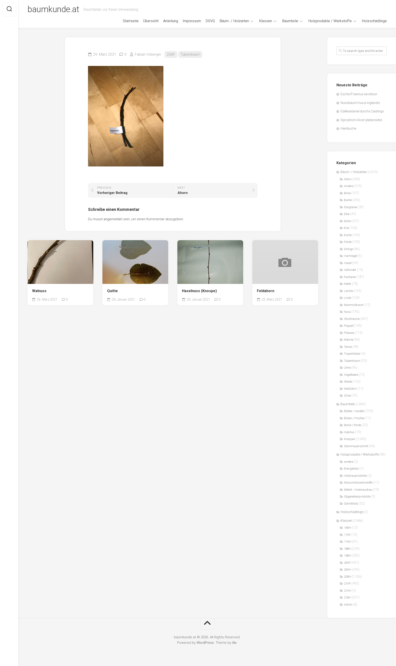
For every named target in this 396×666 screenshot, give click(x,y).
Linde (347, 297)
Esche (348, 235)
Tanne (348, 346)
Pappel (348, 325)
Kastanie (350, 277)
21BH (347, 597)
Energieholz (351, 468)
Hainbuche (348, 128)
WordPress (205, 643)
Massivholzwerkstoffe (358, 482)
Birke (347, 193)
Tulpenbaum (190, 54)
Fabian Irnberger (148, 54)
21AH (347, 590)
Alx (234, 643)
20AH (347, 569)
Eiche (347, 221)
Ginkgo (348, 249)
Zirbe (347, 395)
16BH (347, 527)
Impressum (192, 21)
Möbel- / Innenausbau (358, 489)
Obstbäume (352, 319)
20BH (347, 576)
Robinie (348, 339)
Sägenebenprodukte (357, 496)
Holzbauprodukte (355, 475)
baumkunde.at (53, 9)
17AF (347, 534)
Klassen (265, 21)
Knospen (349, 439)
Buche (348, 200)
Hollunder (350, 270)
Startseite (131, 21)
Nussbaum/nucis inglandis (360, 103)
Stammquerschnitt (356, 446)
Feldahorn (265, 291)
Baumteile (290, 21)
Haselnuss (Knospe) (199, 291)
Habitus (349, 432)
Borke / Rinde (352, 425)
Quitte (112, 291)
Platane (349, 332)
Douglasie (350, 207)
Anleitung (170, 21)
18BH (347, 548)
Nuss (347, 311)
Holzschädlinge (374, 21)
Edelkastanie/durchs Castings (362, 111)
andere (348, 461)
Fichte (348, 242)
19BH (347, 555)
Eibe (346, 214)
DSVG (210, 21)
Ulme (347, 367)
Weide (348, 381)
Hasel (348, 263)
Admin (348, 604)
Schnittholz (351, 503)
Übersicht (151, 21)
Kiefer (347, 283)
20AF (171, 54)
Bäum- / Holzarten (234, 21)
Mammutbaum (354, 305)
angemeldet (113, 219)
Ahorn (348, 179)
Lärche (348, 291)
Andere (348, 186)
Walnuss (39, 291)
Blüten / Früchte (354, 418)
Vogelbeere (351, 374)
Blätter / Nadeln (354, 411)
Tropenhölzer (352, 353)
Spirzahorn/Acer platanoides (361, 120)
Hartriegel (350, 256)
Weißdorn (350, 388)
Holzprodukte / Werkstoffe (330, 21)
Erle (346, 228)
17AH (347, 541)
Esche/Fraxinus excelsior (359, 94)
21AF (347, 583)
